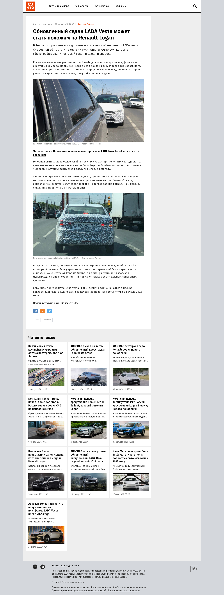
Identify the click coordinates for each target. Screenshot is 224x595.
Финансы (121, 6)
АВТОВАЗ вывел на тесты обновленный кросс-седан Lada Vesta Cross (88, 349)
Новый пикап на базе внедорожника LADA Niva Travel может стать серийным (86, 153)
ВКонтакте (66, 303)
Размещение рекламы (73, 582)
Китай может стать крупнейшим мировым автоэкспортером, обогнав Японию (45, 351)
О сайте (56, 582)
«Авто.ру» (108, 49)
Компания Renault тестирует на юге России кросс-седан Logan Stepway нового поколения (130, 404)
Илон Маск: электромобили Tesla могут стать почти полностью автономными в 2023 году (130, 456)
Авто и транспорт (59, 6)
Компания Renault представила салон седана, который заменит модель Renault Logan (46, 456)
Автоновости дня (98, 73)
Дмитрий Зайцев (86, 24)
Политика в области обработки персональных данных (118, 587)
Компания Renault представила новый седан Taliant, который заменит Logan (88, 404)
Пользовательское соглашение (124, 590)
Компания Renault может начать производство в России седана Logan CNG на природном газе (44, 404)
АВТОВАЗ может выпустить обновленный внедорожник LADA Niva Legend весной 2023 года (88, 456)
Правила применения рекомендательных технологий (79, 590)
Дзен (77, 303)
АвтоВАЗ (47, 320)
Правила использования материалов (70, 587)
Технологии (81, 6)
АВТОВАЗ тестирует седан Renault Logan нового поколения (129, 349)
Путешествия (102, 6)
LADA (37, 320)
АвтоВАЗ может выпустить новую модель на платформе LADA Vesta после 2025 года (45, 509)
